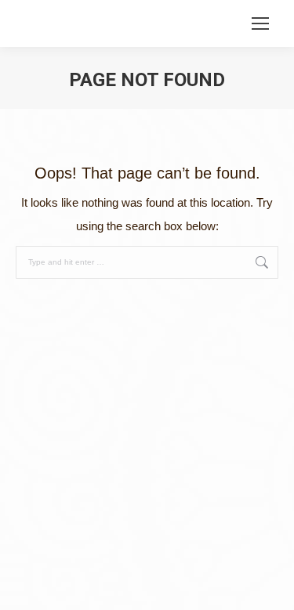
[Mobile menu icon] (260, 23)
